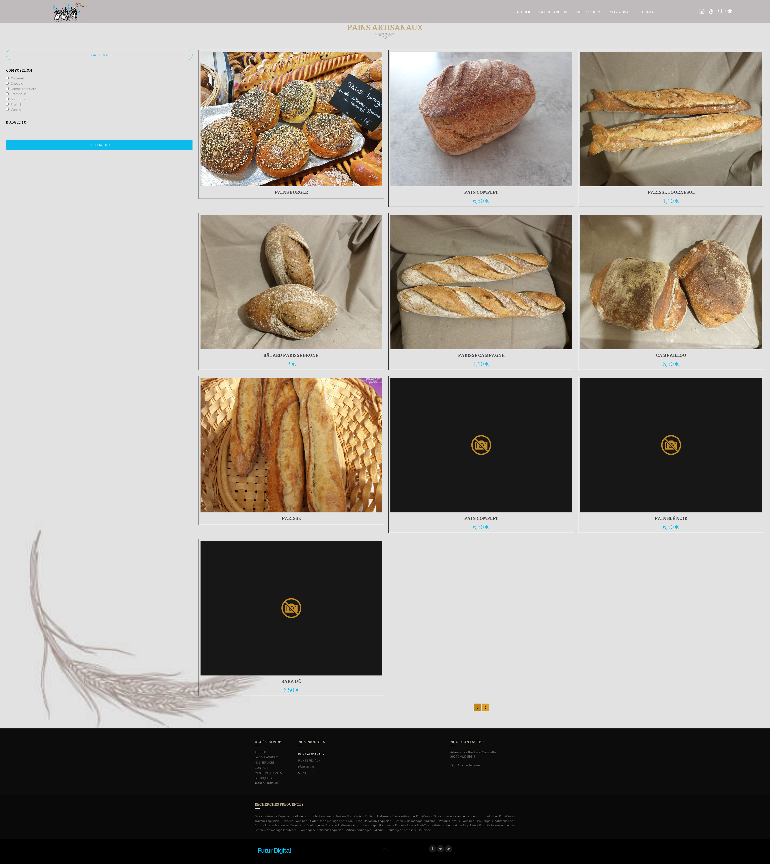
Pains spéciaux (309, 760)
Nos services (622, 11)
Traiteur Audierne (377, 816)
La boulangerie (553, 11)
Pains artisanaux (311, 754)
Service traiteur (310, 773)
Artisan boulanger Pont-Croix (493, 816)
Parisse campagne (481, 355)
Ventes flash (711, 11)
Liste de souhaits (730, 11)
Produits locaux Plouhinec (456, 821)
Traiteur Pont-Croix (348, 816)
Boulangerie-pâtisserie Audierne (328, 825)
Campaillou (671, 355)
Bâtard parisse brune (291, 355)
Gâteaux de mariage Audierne (415, 821)
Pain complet (481, 192)
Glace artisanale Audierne (451, 816)
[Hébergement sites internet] (275, 857)
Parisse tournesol (671, 192)
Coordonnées (701, 11)
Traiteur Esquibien (267, 821)
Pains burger (291, 192)
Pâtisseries (306, 767)
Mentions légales (268, 773)
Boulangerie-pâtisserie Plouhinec (409, 830)
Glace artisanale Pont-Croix (411, 816)
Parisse (291, 518)
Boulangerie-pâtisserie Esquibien (321, 830)
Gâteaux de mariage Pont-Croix (331, 821)
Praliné (16, 104)
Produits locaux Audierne (496, 825)
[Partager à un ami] (448, 848)
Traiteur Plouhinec (294, 821)
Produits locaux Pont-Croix (413, 825)
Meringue (18, 98)
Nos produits (588, 11)
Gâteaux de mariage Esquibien (455, 825)
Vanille (16, 109)
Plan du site (264, 783)
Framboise (19, 93)
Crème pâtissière (23, 88)
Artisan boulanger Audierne (365, 830)
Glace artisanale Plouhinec (313, 816)
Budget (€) (17, 122)
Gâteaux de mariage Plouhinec (275, 830)
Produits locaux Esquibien (373, 821)
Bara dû (291, 681)
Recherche (720, 11)
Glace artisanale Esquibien (273, 816)
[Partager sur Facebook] (432, 848)
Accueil (524, 11)
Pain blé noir (671, 518)
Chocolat (17, 83)
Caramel (17, 78)
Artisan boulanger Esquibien (284, 825)
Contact (650, 11)
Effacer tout (99, 54)
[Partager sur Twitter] (440, 848)
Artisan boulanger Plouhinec (372, 825)
